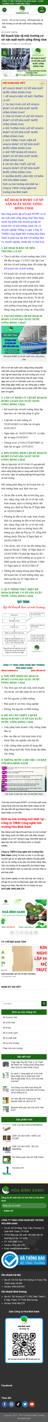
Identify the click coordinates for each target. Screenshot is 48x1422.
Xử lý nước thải (10, 1017)
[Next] (45, 965)
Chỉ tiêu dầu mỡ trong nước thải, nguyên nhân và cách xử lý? (26, 1100)
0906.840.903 (18, 1286)
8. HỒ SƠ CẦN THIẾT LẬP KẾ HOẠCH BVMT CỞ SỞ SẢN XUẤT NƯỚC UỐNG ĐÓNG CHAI (21, 168)
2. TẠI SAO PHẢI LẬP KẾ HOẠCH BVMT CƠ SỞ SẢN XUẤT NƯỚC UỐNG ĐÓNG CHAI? (21, 108)
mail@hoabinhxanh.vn (19, 1248)
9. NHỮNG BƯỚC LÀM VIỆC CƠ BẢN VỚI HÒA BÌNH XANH (23, 178)
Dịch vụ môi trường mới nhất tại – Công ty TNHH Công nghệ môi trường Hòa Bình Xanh (21, 188)
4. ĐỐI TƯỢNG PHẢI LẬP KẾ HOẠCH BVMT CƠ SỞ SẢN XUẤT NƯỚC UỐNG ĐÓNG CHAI (23, 132)
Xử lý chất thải (9, 1038)
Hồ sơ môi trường (17, 20)
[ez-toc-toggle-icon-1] (41, 84)
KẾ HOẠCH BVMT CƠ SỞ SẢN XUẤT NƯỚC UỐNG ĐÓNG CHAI (23, 90)
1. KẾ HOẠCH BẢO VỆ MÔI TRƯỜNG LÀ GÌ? (23, 98)
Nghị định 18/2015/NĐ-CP (20, 464)
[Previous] (2, 965)
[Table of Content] (42, 83)
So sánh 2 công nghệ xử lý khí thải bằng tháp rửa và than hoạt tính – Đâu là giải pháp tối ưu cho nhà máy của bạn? (27, 1077)
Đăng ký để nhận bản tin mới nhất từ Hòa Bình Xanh (22, 1199)
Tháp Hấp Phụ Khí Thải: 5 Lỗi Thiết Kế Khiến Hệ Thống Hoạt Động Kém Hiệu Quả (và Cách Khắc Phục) (27, 1065)
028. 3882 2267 (15, 1241)
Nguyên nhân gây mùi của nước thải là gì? (27, 1108)
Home (5, 20)
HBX (29, 44)
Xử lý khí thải (9, 1022)
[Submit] (44, 1003)
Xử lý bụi (7, 1028)
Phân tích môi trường (13, 1048)
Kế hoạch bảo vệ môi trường (18, 268)
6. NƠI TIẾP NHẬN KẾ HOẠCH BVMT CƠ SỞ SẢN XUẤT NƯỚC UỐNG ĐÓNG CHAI (20, 156)
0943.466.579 (18, 1245)
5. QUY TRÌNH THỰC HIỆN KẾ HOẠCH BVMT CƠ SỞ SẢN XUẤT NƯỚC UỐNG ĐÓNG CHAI (21, 144)
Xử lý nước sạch (10, 1033)
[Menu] (4, 10)
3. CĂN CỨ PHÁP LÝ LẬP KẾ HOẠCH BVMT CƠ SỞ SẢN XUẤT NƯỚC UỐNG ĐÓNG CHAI (23, 120)
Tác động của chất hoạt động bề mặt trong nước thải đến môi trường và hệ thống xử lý (27, 1090)
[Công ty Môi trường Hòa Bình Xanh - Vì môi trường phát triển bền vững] (22, 9)
